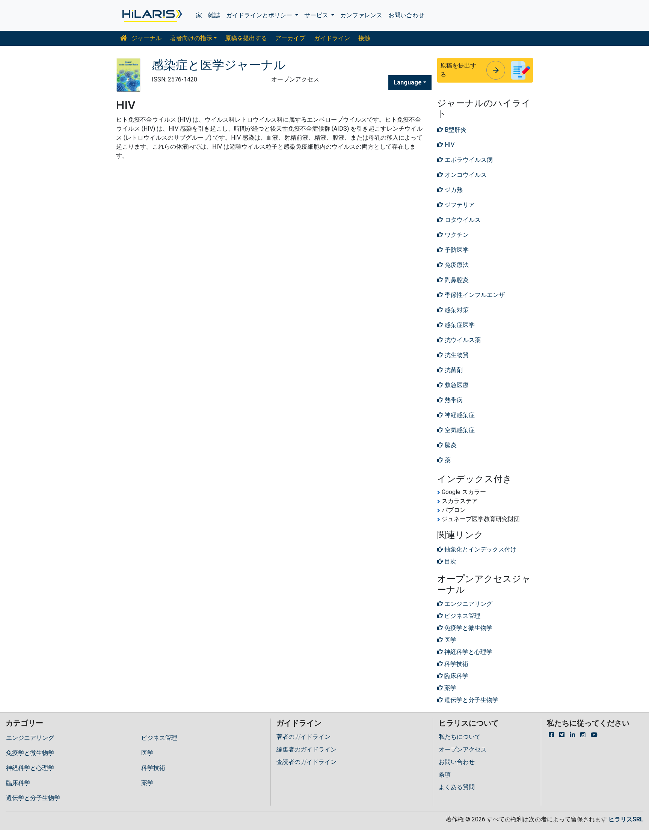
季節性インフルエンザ (474, 294)
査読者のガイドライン (306, 761)
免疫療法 (456, 264)
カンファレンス (361, 15)
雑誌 (214, 15)
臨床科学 (18, 782)
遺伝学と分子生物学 (33, 797)
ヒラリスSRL (625, 819)
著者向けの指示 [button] (191, 38)
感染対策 (456, 309)
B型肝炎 (454, 129)
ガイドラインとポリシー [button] (260, 15)
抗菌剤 (453, 370)
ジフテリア (459, 204)
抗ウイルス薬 (462, 339)
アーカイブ (290, 38)
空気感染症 (459, 430)
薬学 (147, 782)
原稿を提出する (246, 38)
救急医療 (456, 385)
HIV (448, 144)
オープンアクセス (463, 749)
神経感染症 (459, 415)
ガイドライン (332, 38)
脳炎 (450, 445)
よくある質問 (457, 787)
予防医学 (456, 249)
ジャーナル (145, 38)
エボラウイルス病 (468, 159)
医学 (147, 752)
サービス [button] (317, 15)
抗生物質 (456, 355)
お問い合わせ (406, 15)
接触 (364, 38)
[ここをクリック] (151, 15)
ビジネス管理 (159, 737)
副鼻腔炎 (456, 279)
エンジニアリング (30, 737)
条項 (445, 774)
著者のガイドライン (303, 736)
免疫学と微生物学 (30, 752)
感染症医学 (459, 324)
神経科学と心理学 (30, 767)
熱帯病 (453, 400)
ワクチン (456, 234)
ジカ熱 (453, 189)
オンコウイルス (465, 174)
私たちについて (460, 736)
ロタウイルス (462, 219)
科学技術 (153, 767)
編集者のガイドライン (306, 749)
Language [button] (408, 82)
